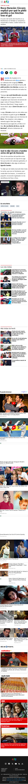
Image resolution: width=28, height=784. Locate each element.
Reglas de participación (19, 769)
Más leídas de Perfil (8, 328)
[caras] (14, 701)
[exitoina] (14, 651)
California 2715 (10, 778)
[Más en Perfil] (9, 647)
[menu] (2, 1)
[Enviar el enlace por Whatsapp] (11, 72)
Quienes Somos (4, 768)
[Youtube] (16, 764)
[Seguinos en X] (12, 764)
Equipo (16, 768)
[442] (14, 759)
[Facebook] (9, 764)
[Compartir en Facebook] (2, 72)
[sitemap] (22, 764)
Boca (17, 80)
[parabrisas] (14, 726)
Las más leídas (6, 267)
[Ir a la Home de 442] (6, 2)
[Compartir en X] (6, 72)
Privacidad (3, 771)
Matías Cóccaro (4, 206)
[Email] (15, 72)
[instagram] (5, 764)
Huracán (12, 206)
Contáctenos (3, 769)
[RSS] (19, 764)
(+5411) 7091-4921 (10, 780)
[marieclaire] (14, 676)
